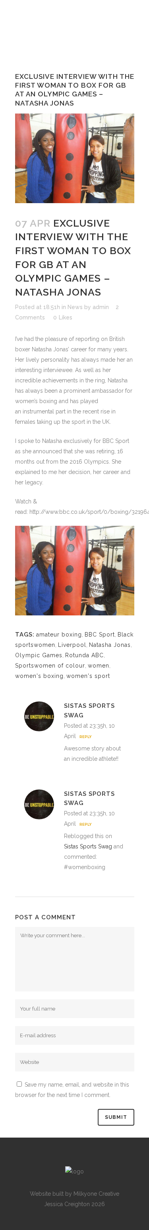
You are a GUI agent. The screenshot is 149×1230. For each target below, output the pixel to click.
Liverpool (72, 645)
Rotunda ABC (84, 655)
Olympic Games (38, 655)
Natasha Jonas (110, 645)
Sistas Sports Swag (88, 846)
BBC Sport (100, 634)
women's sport (88, 676)
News (75, 307)
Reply (85, 737)
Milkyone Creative (96, 1194)
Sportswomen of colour (50, 665)
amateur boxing (59, 634)
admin (101, 307)
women (98, 665)
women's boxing (39, 676)
